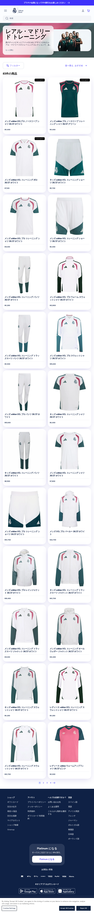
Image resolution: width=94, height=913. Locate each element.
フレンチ (72, 816)
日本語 (71, 834)
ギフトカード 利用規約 (36, 817)
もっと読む (10, 50)
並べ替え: (74, 65)
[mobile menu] (5, 10)
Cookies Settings (9, 908)
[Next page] (54, 782)
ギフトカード (12, 802)
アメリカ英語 (73, 811)
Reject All (83, 908)
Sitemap (10, 829)
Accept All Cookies (67, 908)
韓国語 (71, 829)
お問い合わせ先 (54, 802)
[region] (47, 905)
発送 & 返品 (12, 811)
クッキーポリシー (35, 807)
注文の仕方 (12, 807)
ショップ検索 (12, 825)
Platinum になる (47, 859)
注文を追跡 (12, 816)
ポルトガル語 (73, 825)
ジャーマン (72, 820)
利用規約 (31, 811)
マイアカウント (13, 820)
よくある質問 (53, 807)
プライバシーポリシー (37, 802)
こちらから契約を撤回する (57, 812)
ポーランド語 (73, 839)
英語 (70, 807)
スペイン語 (72, 802)
